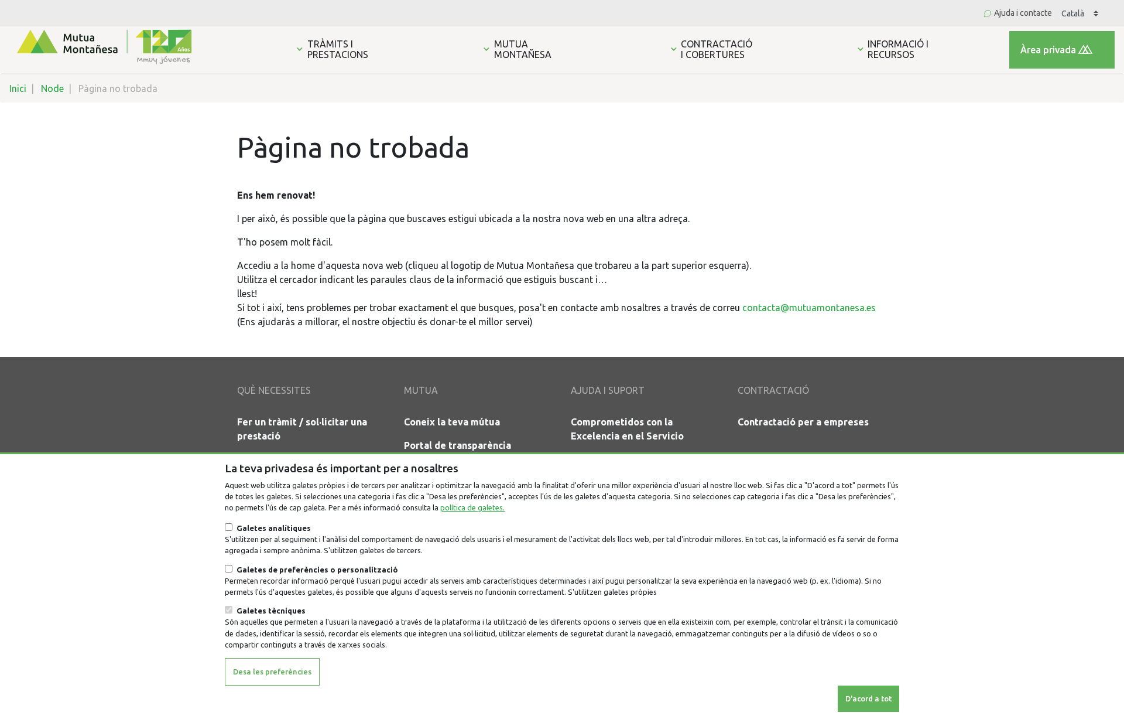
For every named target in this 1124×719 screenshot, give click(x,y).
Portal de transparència (457, 445)
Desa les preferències (272, 671)
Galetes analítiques (274, 528)
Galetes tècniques (271, 610)
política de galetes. (472, 507)
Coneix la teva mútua (452, 422)
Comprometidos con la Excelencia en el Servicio (627, 429)
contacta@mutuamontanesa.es (809, 307)
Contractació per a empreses (803, 422)
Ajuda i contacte (1023, 13)
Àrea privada (1048, 50)
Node (52, 88)
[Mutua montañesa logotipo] (103, 45)
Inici (17, 88)
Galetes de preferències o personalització (317, 569)
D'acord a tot (868, 698)
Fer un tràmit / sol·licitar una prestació (302, 429)
